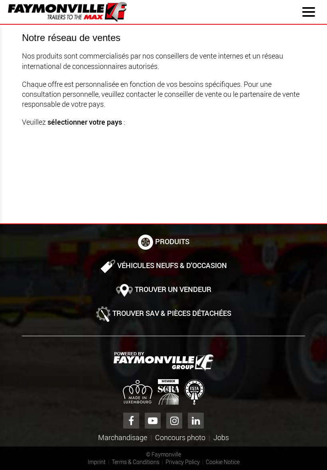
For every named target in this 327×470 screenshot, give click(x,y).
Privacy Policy (182, 462)
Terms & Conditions (136, 462)
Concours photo (180, 437)
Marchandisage (122, 437)
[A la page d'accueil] (67, 12)
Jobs (221, 437)
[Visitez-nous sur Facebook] (131, 421)
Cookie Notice (223, 462)
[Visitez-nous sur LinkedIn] (196, 421)
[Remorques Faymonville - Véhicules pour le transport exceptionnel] (163, 361)
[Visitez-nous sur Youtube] (153, 421)
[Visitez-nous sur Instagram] (174, 421)
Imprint (97, 462)
